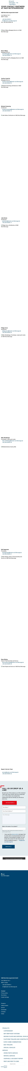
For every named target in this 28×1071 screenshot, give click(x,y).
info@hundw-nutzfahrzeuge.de (9, 20)
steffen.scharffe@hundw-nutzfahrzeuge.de (12, 81)
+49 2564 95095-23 (7, 83)
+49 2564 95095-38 (7, 664)
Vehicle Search (5, 1067)
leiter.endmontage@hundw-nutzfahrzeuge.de (13, 662)
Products (3, 1003)
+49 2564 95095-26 (7, 332)
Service (3, 1007)
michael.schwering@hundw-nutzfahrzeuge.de (13, 109)
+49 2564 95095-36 (7, 773)
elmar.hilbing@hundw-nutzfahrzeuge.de (11, 53)
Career (2, 1013)
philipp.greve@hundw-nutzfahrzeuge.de (11, 331)
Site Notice (4, 995)
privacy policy (15, 834)
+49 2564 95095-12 (7, 111)
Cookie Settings (5, 997)
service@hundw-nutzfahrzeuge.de (10, 772)
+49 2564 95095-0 (6, 19)
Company (3, 1011)
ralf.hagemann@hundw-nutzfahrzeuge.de (12, 552)
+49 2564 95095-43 (7, 442)
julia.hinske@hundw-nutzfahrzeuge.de (11, 221)
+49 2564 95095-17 (7, 222)
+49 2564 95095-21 (7, 554)
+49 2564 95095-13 (7, 55)
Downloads (3, 1009)
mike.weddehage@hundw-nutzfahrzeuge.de (12, 440)
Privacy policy (4, 993)
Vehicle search (4, 1005)
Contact (3, 991)
